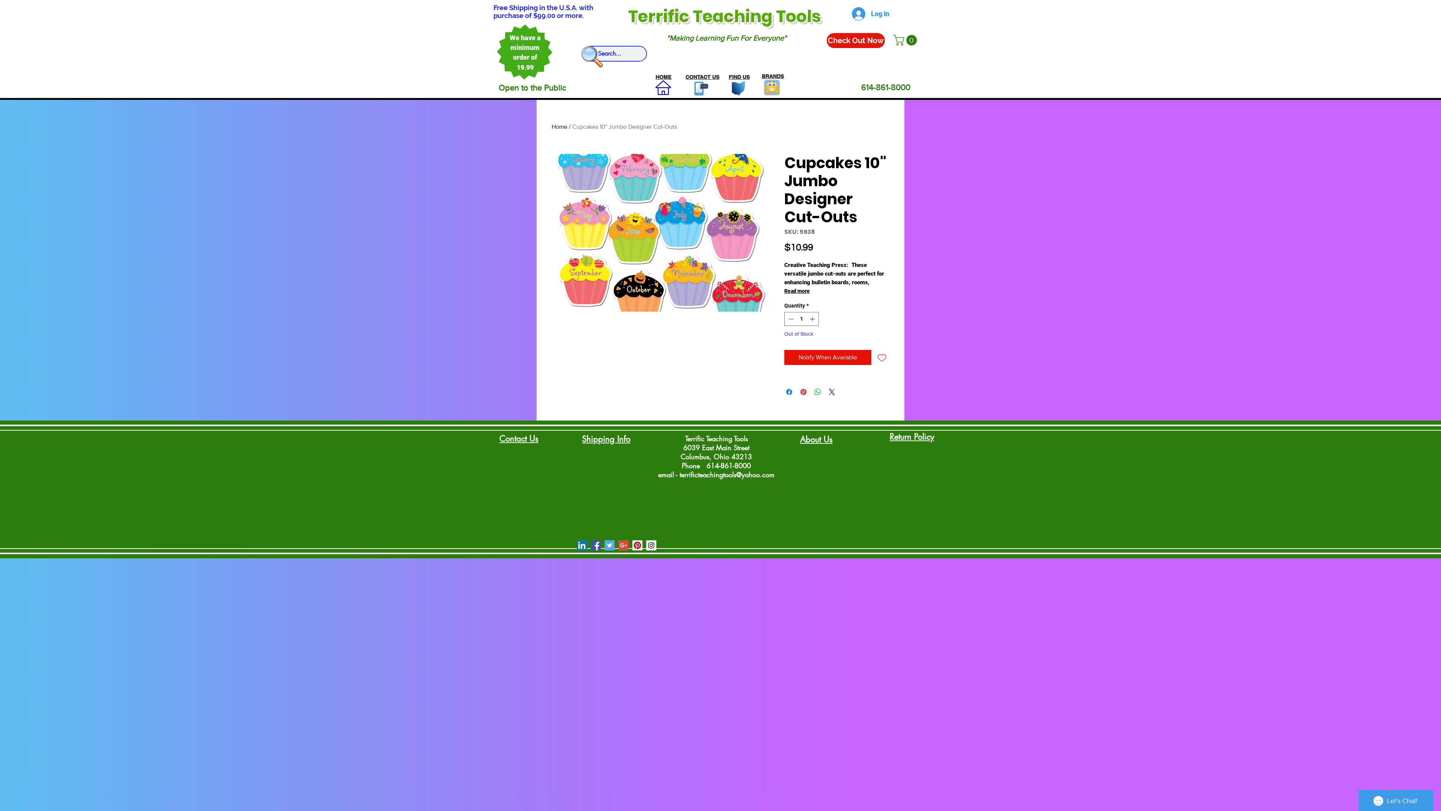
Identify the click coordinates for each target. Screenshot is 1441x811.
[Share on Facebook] (789, 391)
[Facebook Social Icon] (596, 545)
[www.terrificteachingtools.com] (699, 88)
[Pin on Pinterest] (803, 391)
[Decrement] (790, 319)
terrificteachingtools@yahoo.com (727, 474)
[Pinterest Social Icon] (637, 545)
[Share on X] (831, 391)
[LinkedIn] (582, 545)
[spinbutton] (801, 319)
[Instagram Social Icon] (651, 545)
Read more (797, 291)
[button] (906, 40)
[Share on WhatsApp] (817, 391)
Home (559, 127)
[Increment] (813, 319)
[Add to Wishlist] (881, 357)
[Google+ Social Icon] (623, 545)
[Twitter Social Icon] (610, 545)
